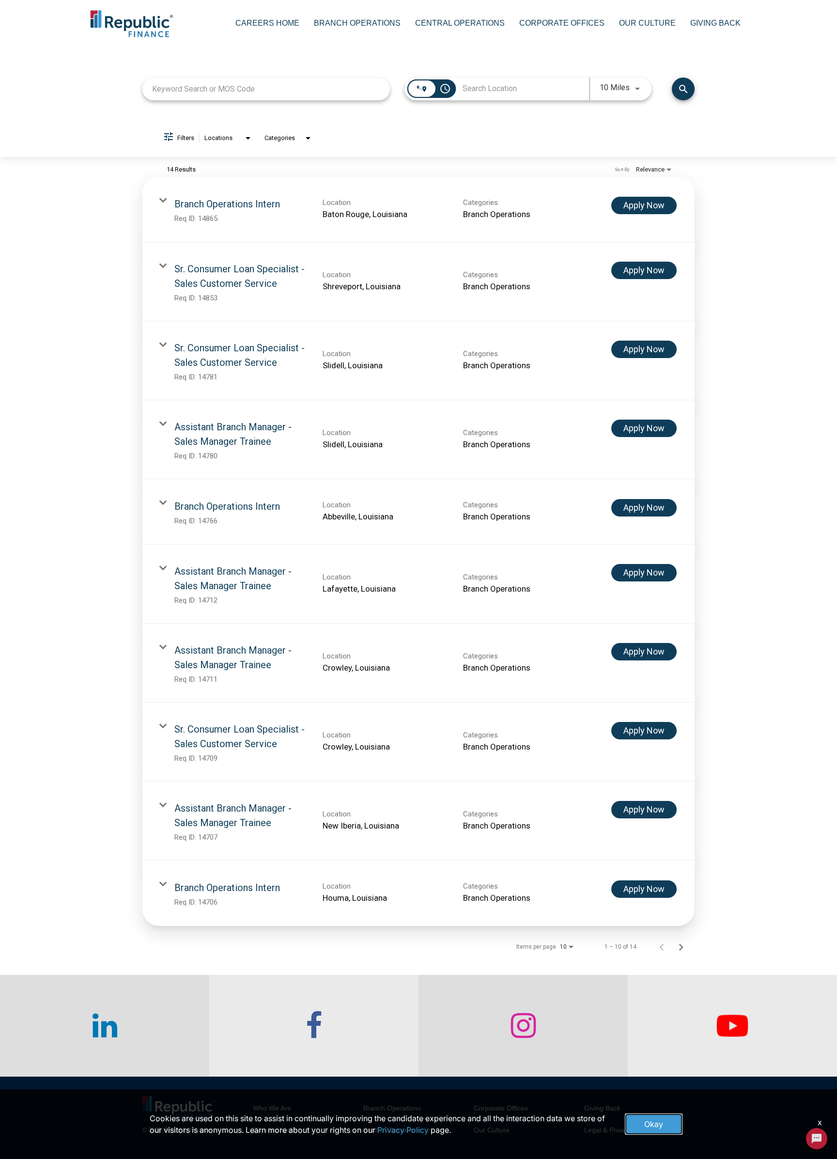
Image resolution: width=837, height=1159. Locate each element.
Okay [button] (653, 1124)
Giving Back (715, 23)
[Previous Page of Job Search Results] (661, 946)
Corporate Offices (561, 23)
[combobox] (266, 89)
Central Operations (460, 23)
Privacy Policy (403, 1130)
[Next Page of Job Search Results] (681, 946)
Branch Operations (357, 23)
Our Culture (647, 23)
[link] (418, 209)
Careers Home (267, 23)
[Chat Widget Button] (816, 1138)
